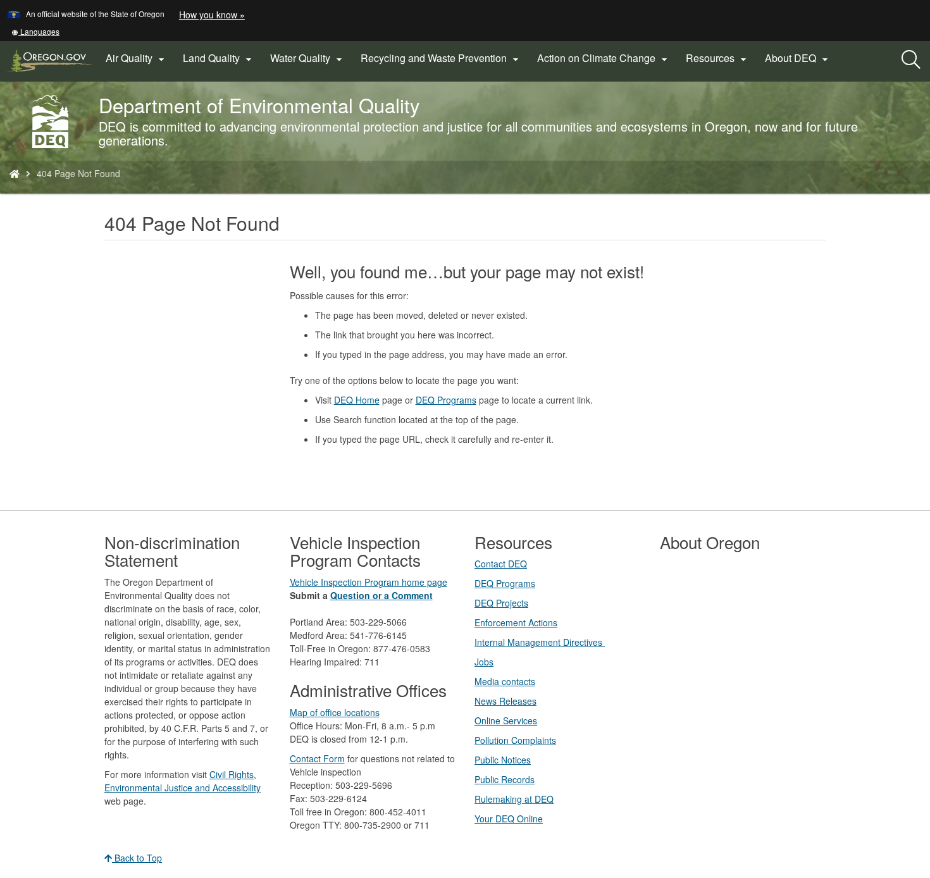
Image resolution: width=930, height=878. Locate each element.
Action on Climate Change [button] (604, 58)
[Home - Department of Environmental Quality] (14, 173)
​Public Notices (502, 759)
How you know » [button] (212, 14)
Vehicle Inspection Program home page (368, 582)
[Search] (911, 60)
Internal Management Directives (539, 642)
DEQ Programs (446, 399)
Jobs (483, 661)
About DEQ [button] (798, 58)
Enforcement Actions (515, 622)
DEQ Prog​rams (504, 583)
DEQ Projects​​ (501, 603)
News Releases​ (505, 701)
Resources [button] (718, 58)
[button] (35, 31)
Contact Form (317, 758)
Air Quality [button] (137, 58)
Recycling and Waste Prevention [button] (441, 58)
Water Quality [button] (307, 58)
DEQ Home (357, 399)
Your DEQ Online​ (508, 818)
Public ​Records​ (504, 779)
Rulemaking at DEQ (514, 799)
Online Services (505, 720)
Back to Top (137, 857)
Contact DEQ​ (500, 563)
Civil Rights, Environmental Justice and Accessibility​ (182, 781)
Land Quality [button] (219, 58)
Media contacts (504, 681)
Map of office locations (335, 712)
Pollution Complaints (515, 740)
